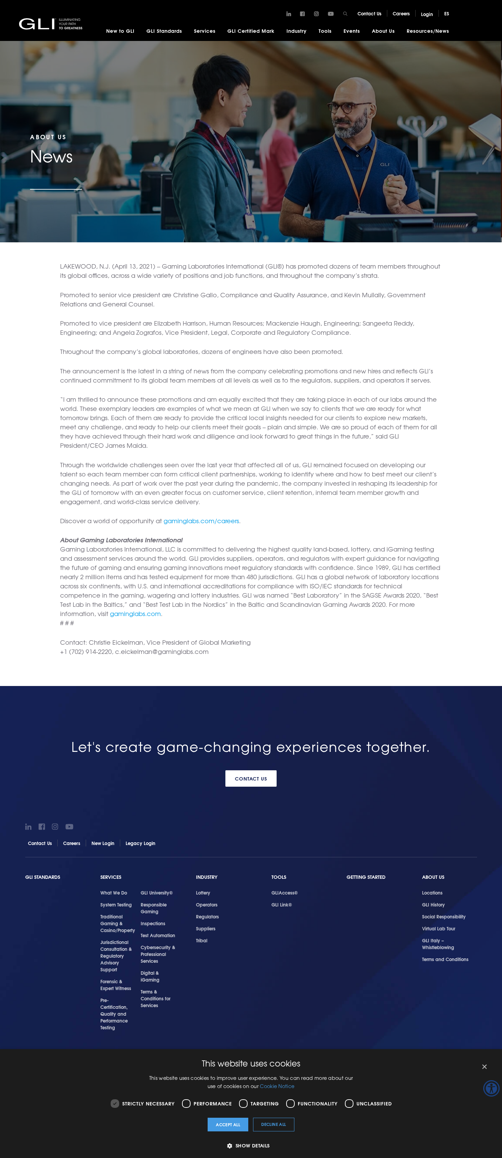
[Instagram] (316, 14)
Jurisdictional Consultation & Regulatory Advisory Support (116, 956)
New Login (103, 843)
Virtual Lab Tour (438, 928)
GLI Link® (281, 904)
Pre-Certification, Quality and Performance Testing (114, 1014)
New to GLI (120, 30)
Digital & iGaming (150, 976)
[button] (250, 1145)
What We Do (113, 892)
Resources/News (428, 30)
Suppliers (205, 928)
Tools (325, 30)
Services (204, 30)
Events (352, 30)
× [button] (484, 1067)
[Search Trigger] (345, 14)
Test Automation (158, 935)
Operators (207, 904)
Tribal (201, 940)
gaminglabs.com (135, 613)
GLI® (51, 23)
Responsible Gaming (154, 908)
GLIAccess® (284, 892)
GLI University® (157, 892)
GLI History (433, 904)
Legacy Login (141, 843)
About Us (383, 30)
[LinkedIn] (289, 14)
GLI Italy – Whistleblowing (438, 943)
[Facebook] (302, 14)
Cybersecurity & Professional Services (158, 954)
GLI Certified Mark (251, 30)
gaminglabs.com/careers (201, 520)
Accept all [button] (228, 1124)
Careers (401, 13)
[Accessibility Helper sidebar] (491, 1088)
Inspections (153, 923)
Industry (297, 30)
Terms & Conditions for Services (155, 998)
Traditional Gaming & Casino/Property (117, 923)
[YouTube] (331, 14)
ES (446, 13)
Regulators (207, 916)
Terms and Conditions (445, 959)
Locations (432, 892)
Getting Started (366, 877)
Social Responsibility (444, 916)
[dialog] (251, 1103)
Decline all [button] (273, 1124)
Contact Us (369, 13)
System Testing (116, 904)
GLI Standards (164, 30)
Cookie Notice (277, 1086)
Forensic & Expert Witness (115, 984)
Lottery (203, 892)
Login (427, 14)
